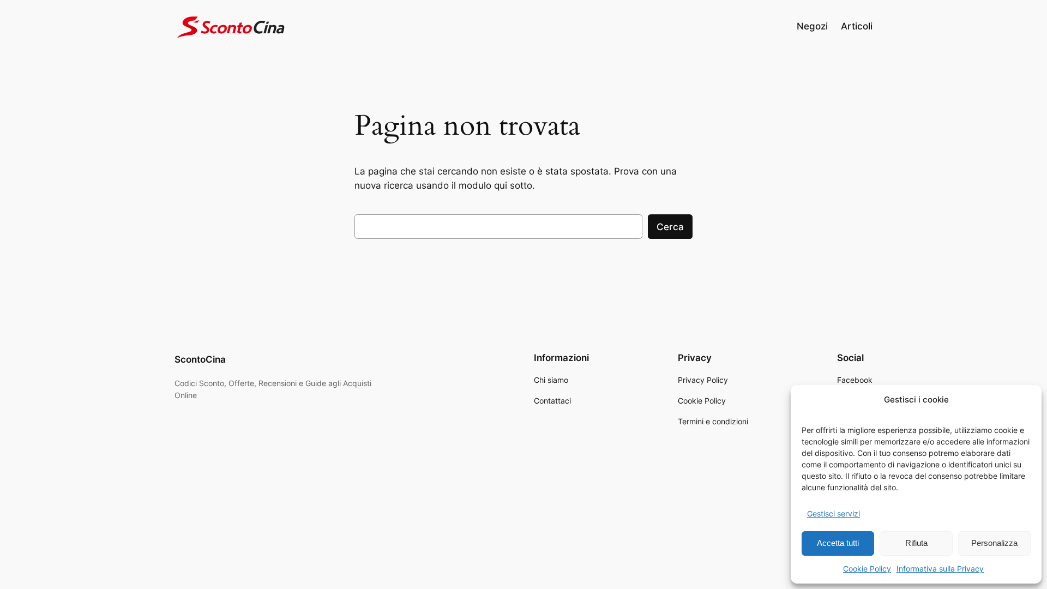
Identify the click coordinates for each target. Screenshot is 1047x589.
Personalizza (994, 543)
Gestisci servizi (833, 513)
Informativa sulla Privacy (940, 568)
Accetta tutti (838, 543)
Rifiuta (916, 543)
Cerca (670, 226)
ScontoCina (200, 359)
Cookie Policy (867, 568)
